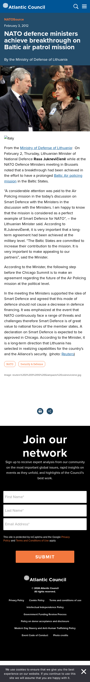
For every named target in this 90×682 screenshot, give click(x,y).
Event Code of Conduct (35, 635)
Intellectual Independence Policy (45, 607)
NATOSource (14, 19)
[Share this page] (50, 411)
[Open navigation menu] (84, 6)
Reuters (68, 353)
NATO (9, 364)
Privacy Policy (16, 600)
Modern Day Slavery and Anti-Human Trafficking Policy (45, 628)
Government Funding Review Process (45, 614)
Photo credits (60, 635)
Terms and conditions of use (65, 600)
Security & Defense (32, 364)
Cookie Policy (36, 600)
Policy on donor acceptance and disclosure (45, 621)
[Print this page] (40, 411)
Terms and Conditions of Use (32, 540)
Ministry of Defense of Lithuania (46, 147)
